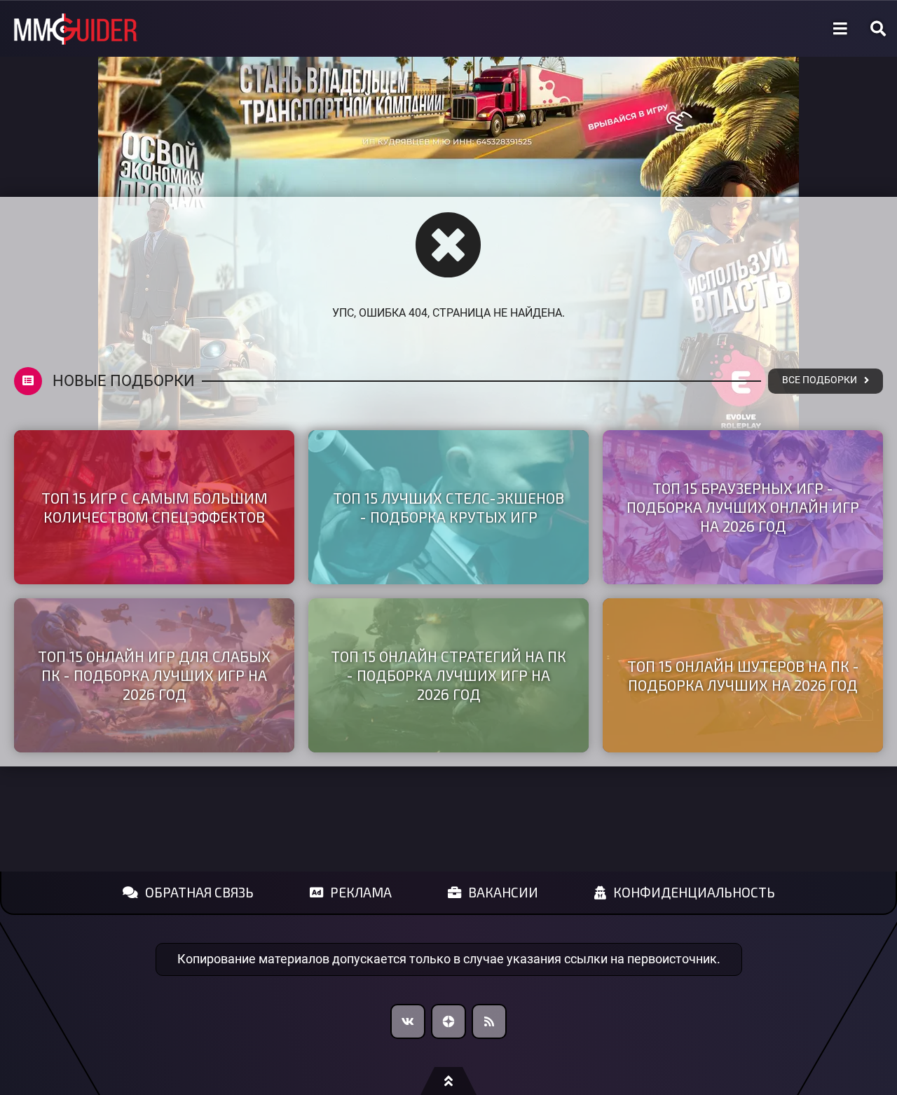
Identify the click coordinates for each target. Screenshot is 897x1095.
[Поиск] (878, 29)
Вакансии (503, 892)
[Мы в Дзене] (448, 1021)
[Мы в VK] (407, 1021)
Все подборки (819, 380)
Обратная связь (199, 892)
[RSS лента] (489, 1021)
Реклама (361, 892)
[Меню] (840, 29)
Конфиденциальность (694, 892)
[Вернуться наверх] (448, 1081)
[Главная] (75, 29)
